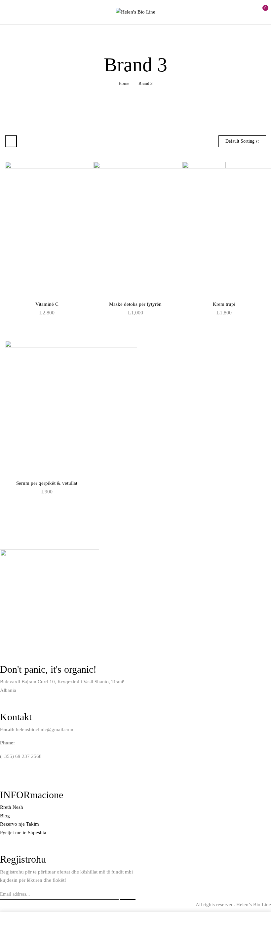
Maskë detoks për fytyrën (135, 304)
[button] (260, 11)
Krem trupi (224, 304)
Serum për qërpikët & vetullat (46, 483)
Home (124, 83)
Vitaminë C (46, 304)
